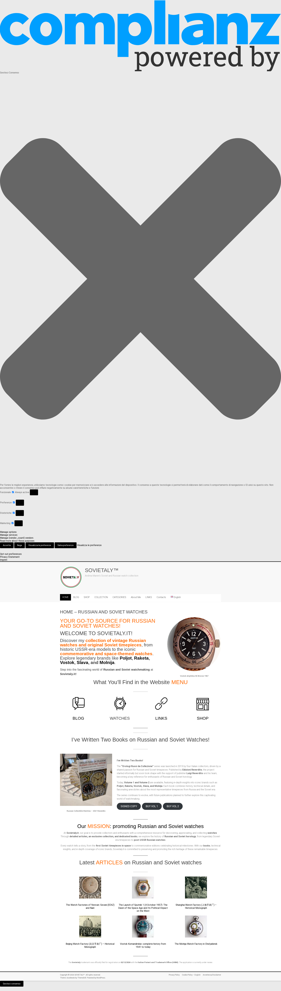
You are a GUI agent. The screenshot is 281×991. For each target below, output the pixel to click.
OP (206, 718)
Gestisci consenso (11, 983)
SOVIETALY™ (102, 570)
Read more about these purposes (17, 540)
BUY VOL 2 (173, 806)
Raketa (141, 658)
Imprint (3, 559)
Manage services (8, 535)
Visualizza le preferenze (39, 545)
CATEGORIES (119, 597)
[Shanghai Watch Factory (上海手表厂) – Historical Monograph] (196, 889)
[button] (140, 279)
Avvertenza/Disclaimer (212, 975)
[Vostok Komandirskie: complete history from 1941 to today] (143, 928)
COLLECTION (101, 597)
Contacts (161, 597)
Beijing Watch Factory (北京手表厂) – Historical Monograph (90, 945)
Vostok (67, 662)
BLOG (76, 597)
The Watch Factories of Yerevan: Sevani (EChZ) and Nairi (90, 906)
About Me (136, 597)
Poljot (126, 658)
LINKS (148, 597)
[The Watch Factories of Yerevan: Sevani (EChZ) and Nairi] (90, 889)
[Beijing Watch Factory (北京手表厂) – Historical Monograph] (90, 928)
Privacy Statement (10, 557)
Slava (82, 662)
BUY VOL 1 (152, 806)
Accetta (7, 545)
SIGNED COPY (129, 806)
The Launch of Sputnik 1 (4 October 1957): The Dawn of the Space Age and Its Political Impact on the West (143, 907)
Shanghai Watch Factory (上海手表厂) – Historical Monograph (196, 906)
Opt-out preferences (11, 554)
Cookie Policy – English (191, 975)
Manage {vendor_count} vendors (16, 537)
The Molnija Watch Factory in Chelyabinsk (196, 943)
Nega (19, 545)
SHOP (87, 597)
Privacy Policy (174, 975)
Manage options (8, 532)
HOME (65, 597)
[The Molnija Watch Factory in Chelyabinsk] (196, 928)
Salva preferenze (66, 545)
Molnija (107, 662)
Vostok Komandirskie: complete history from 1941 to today (143, 945)
